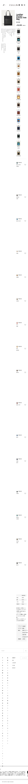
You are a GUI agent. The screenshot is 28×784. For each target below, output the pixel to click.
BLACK (1, 31)
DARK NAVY (1, 47)
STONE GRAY (5, 47)
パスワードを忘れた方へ (7, 718)
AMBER (7, 31)
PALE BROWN (11, 32)
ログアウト (7, 738)
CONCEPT (14, 662)
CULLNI (23, 626)
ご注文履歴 (7, 698)
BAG (23, 628)
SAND (6, 30)
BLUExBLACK (5, 33)
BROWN (12, 31)
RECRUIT (13, 667)
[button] (16, 17)
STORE (13, 665)
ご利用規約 (2, 700)
